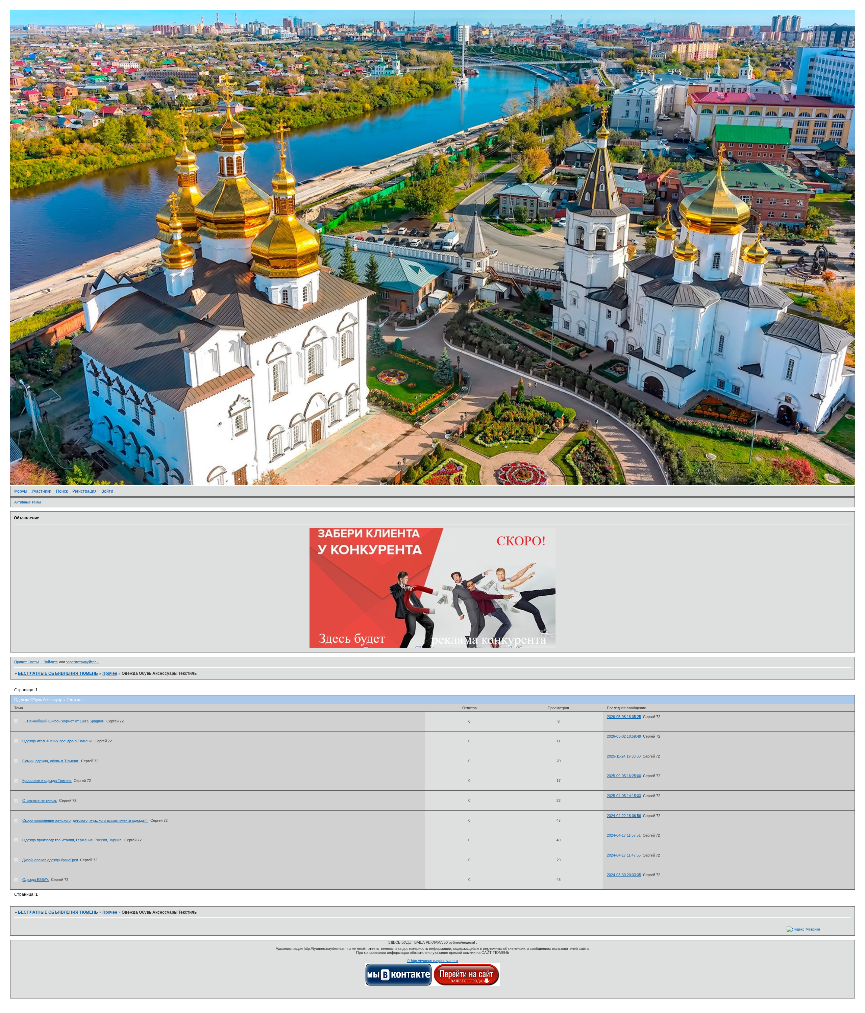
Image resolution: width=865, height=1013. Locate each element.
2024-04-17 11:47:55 (624, 855)
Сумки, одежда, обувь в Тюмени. (50, 761)
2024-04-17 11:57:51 (624, 835)
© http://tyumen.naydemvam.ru (432, 961)
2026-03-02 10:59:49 (624, 736)
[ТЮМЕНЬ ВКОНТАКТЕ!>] (398, 985)
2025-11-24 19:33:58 (624, 756)
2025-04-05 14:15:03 (624, 796)
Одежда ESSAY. (35, 880)
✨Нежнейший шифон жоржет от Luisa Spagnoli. (63, 721)
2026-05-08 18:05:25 (624, 717)
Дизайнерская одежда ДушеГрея (50, 860)
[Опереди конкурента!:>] (432, 646)
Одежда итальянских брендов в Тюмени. (57, 741)
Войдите (51, 662)
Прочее (109, 673)
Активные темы (27, 502)
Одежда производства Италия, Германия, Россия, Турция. (72, 840)
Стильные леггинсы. (39, 800)
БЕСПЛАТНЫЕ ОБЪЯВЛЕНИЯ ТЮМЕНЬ (58, 673)
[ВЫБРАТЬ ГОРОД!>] (466, 985)
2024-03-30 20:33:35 (624, 875)
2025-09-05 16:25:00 (624, 776)
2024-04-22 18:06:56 (624, 816)
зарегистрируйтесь (82, 662)
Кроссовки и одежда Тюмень (47, 781)
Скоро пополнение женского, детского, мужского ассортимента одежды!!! (85, 820)
